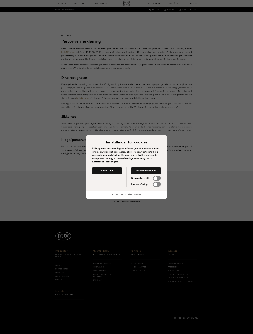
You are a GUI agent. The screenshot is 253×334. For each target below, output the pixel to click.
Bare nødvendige (146, 170)
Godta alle (107, 170)
